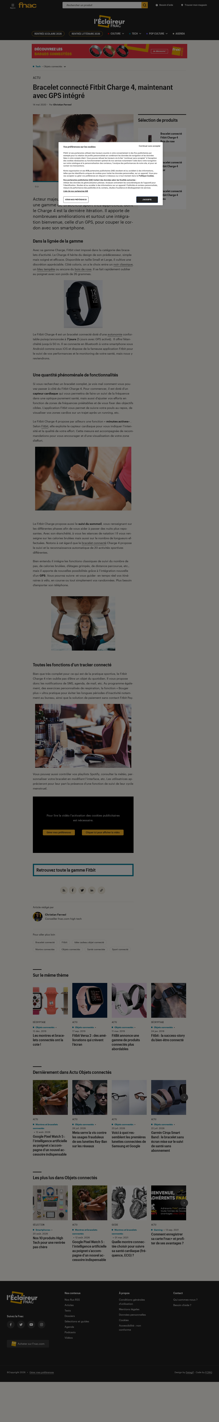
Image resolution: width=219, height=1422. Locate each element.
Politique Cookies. (146, 176)
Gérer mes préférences (76, 199)
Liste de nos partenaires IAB (75, 191)
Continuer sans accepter (149, 146)
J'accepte (147, 199)
